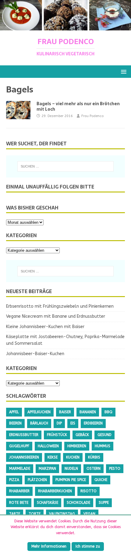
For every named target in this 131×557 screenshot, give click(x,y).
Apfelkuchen (39, 412)
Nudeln (71, 468)
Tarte (14, 514)
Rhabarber (19, 491)
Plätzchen (37, 480)
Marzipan (47, 468)
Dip (59, 423)
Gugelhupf (19, 446)
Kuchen (73, 457)
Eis (72, 423)
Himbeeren (76, 446)
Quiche (100, 480)
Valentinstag (62, 514)
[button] (122, 71)
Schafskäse (47, 502)
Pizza (14, 480)
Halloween (48, 446)
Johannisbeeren (24, 457)
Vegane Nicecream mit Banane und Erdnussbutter (55, 316)
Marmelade (19, 468)
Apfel (14, 412)
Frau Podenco (92, 116)
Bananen (88, 412)
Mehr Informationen (48, 546)
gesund (104, 435)
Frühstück (57, 435)
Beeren (15, 423)
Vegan (89, 514)
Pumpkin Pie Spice (70, 480)
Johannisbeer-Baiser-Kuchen (35, 353)
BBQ (108, 412)
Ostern (94, 468)
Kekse (53, 457)
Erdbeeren (93, 423)
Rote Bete (18, 502)
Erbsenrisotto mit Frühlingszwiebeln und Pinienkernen (60, 306)
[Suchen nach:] (65, 166)
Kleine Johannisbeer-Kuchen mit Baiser (45, 326)
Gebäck (82, 435)
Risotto (88, 491)
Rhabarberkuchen (55, 491)
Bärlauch (39, 423)
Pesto (114, 468)
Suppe (104, 502)
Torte (35, 514)
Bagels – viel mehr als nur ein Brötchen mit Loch (78, 106)
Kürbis (94, 457)
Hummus (102, 446)
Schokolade (78, 502)
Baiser (65, 412)
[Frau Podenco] (65, 26)
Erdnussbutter (23, 435)
